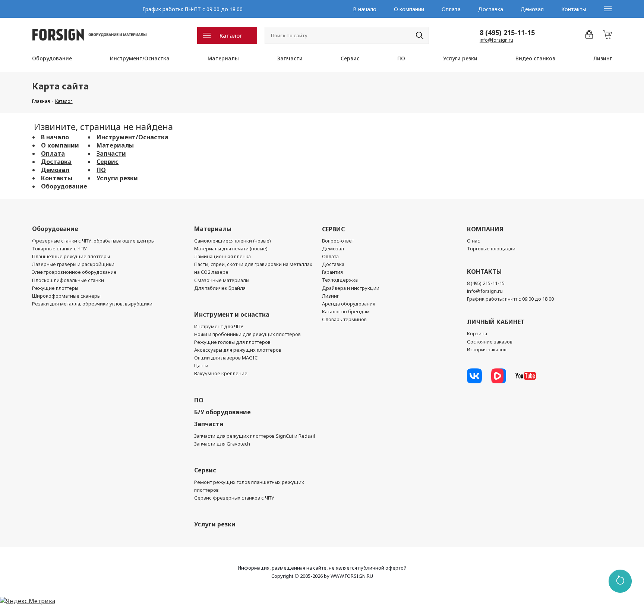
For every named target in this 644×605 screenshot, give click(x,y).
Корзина (477, 333)
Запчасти (290, 58)
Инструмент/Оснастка (140, 58)
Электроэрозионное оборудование (74, 272)
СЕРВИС (333, 229)
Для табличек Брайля (220, 288)
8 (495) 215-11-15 (507, 32)
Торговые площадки (491, 248)
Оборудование (52, 58)
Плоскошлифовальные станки (68, 280)
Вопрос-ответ (338, 240)
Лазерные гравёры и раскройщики (73, 264)
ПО (401, 58)
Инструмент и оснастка (231, 314)
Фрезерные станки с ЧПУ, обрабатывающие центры (93, 240)
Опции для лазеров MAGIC (226, 357)
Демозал (532, 9)
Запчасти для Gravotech (222, 443)
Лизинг (602, 58)
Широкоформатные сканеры (66, 295)
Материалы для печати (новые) (231, 248)
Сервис (350, 58)
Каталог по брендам (346, 311)
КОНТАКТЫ (484, 271)
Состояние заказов (489, 341)
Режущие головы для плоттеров (232, 342)
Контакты (573, 9)
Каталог (231, 35)
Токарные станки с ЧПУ (59, 248)
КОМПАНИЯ (485, 229)
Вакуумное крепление (220, 373)
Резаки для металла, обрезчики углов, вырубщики (92, 303)
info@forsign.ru (496, 40)
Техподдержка (340, 279)
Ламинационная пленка (222, 256)
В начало (364, 9)
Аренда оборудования (348, 303)
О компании (409, 9)
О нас (473, 240)
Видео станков (535, 58)
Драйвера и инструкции (350, 288)
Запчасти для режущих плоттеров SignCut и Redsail (254, 436)
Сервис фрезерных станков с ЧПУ (234, 497)
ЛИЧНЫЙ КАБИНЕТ (496, 322)
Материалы (223, 58)
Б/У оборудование (222, 412)
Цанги (201, 365)
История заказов (486, 349)
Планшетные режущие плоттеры (71, 256)
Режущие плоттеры (55, 288)
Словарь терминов (344, 319)
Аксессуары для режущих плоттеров (237, 349)
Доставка (490, 9)
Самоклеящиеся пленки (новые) (232, 240)
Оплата (451, 9)
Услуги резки (460, 58)
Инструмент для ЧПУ (218, 326)
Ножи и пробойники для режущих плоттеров (247, 334)
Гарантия (332, 272)
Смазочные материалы (221, 280)
